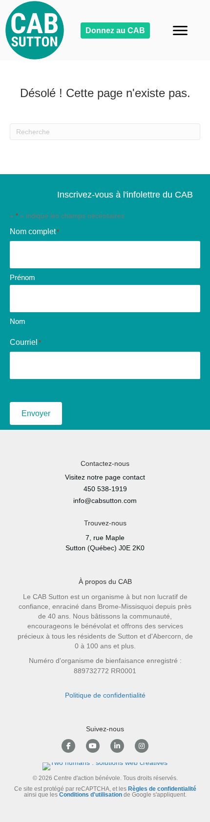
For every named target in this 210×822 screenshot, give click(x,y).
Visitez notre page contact (105, 477)
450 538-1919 (105, 489)
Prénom (22, 277)
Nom (17, 321)
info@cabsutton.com (105, 500)
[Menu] (180, 30)
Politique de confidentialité (105, 695)
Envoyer (35, 413)
